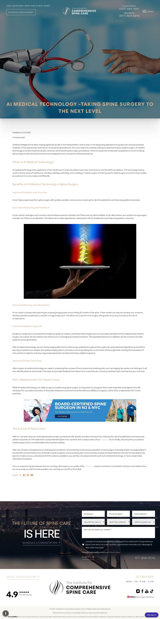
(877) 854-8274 (129, 15)
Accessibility (75, 613)
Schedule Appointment (21, 12)
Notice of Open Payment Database (94, 613)
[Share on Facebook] (24, 475)
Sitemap (56, 613)
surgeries (105, 439)
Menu (150, 11)
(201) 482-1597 (129, 8)
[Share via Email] (31, 475)
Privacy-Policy (114, 552)
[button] (144, 11)
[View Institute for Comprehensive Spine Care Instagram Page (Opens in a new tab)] (138, 591)
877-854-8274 (145, 558)
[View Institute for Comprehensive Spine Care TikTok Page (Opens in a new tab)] (152, 591)
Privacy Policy (65, 613)
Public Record (105, 609)
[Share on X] (20, 475)
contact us (89, 466)
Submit (86, 557)
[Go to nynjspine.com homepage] (79, 9)
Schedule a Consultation (40, 542)
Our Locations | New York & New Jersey (28, 5)
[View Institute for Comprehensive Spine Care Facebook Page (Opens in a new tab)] (142, 591)
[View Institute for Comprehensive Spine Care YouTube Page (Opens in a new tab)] (146, 591)
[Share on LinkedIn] (28, 475)
